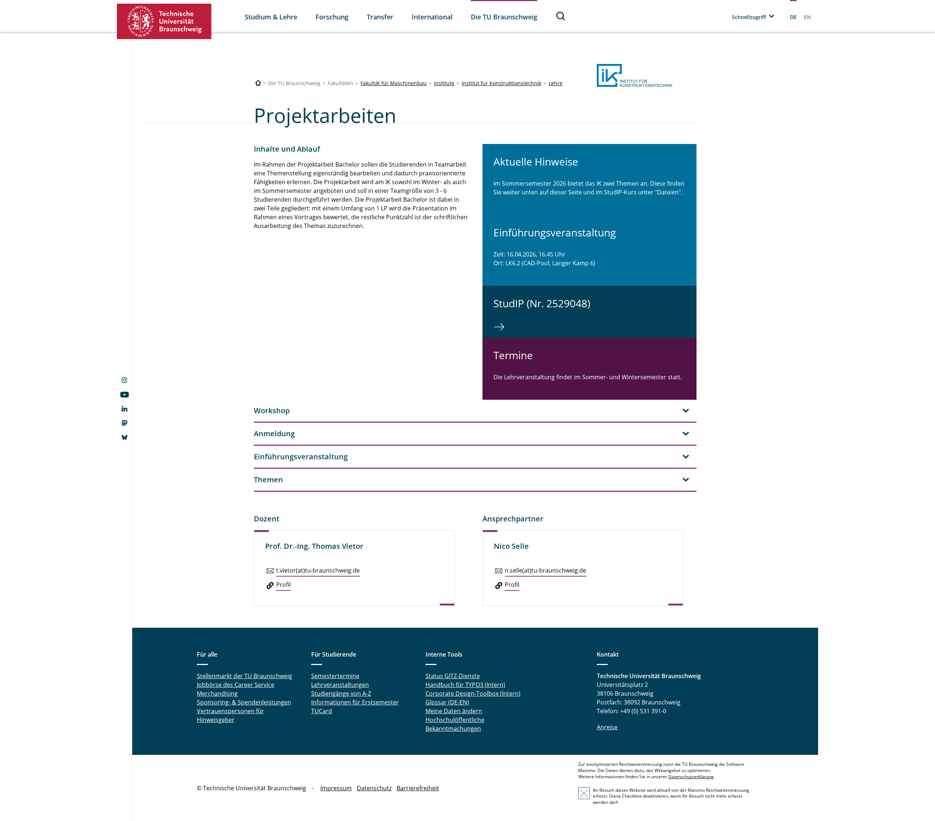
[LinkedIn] (124, 409)
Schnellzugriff (749, 17)
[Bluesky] (124, 438)
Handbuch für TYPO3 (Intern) (465, 685)
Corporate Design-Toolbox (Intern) (472, 693)
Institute (444, 83)
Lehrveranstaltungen (340, 685)
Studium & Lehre (271, 16)
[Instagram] (124, 381)
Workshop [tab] (272, 410)
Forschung (332, 16)
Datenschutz (374, 788)
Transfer (380, 16)
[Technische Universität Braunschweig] (164, 21)
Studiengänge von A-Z (341, 693)
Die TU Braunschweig (504, 16)
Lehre (555, 83)
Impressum (336, 788)
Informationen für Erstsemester (355, 702)
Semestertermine (335, 676)
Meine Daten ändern (453, 711)
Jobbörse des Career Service (235, 685)
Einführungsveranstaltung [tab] (301, 456)
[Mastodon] (124, 423)
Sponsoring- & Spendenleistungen (244, 702)
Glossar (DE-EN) (447, 702)
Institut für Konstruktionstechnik (501, 83)
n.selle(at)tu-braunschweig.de (545, 570)
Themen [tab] (268, 479)
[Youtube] (124, 395)
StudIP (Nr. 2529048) (541, 303)
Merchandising (217, 693)
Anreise (607, 727)
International (432, 16)
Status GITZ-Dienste (452, 676)
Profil (283, 585)
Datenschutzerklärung (691, 777)
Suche (561, 16)
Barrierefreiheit (418, 788)
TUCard (321, 711)
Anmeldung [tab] (274, 433)
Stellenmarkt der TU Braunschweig (244, 676)
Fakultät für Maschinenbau (393, 83)
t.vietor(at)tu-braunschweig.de (318, 570)
